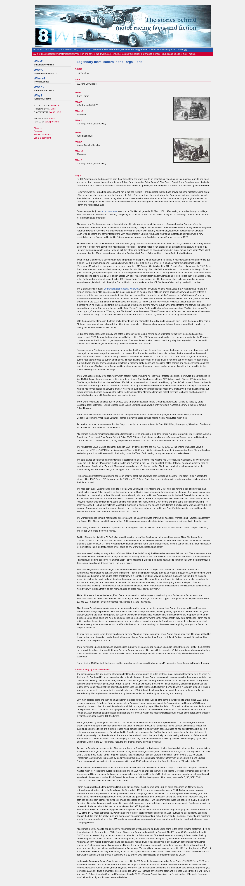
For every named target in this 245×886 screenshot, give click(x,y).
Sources (38, 131)
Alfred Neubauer (110, 211)
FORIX (51, 118)
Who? (38, 61)
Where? (40, 78)
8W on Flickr (55, 112)
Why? (38, 95)
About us (38, 128)
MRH (53, 109)
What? (39, 70)
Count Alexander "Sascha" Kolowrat (121, 289)
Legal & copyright (42, 138)
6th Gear (55, 105)
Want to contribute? (43, 134)
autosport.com (52, 121)
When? (39, 87)
